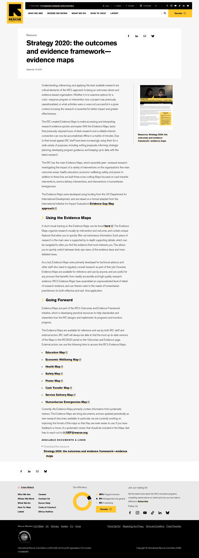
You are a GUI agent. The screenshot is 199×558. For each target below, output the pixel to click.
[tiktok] (180, 6)
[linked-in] (184, 6)
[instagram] (171, 6)
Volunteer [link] (131, 6)
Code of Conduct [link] (47, 507)
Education (55, 352)
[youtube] (175, 6)
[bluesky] (188, 6)
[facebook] (167, 6)
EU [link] (71, 526)
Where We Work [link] (26, 498)
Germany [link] (55, 526)
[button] (180, 13)
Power (52, 380)
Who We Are (35, 13)
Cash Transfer (57, 387)
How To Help (98, 13)
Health (52, 366)
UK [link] (47, 526)
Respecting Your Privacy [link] (133, 526)
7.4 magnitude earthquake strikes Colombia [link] (57, 6)
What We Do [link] (24, 503)
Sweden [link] (64, 526)
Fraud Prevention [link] (174, 526)
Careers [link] (118, 6)
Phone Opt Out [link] (113, 526)
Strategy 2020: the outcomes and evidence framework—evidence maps (71, 51)
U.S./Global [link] (38, 526)
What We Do (79, 13)
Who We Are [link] (24, 494)
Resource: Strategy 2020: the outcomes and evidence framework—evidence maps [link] (152, 137)
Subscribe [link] (143, 501)
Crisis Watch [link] (27, 487)
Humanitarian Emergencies (66, 402)
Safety (52, 373)
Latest (114, 13)
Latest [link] (21, 511)
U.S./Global (147, 6)
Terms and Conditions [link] (155, 526)
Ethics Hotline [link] (45, 511)
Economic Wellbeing (62, 359)
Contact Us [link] (44, 498)
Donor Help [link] (44, 503)
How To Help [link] (24, 507)
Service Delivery (59, 394)
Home (15, 12)
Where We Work (57, 13)
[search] (165, 13)
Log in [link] (107, 6)
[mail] (144, 36)
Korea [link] (78, 526)
